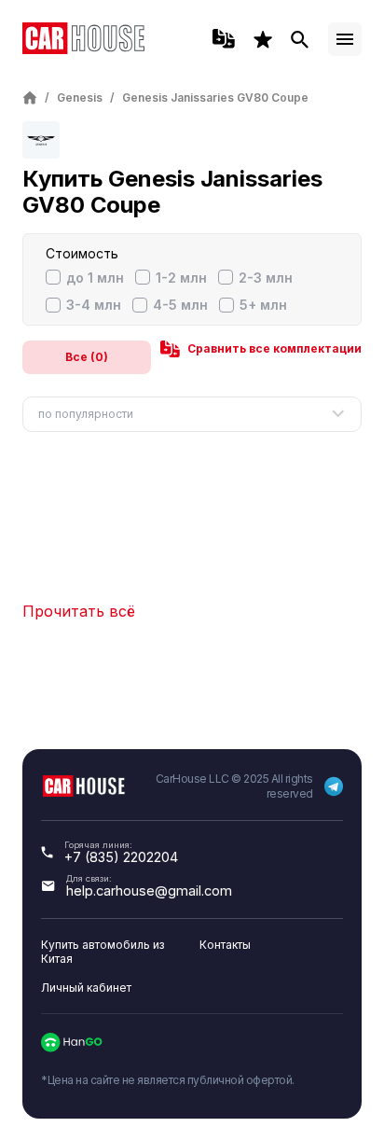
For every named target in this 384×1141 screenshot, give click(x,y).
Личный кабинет (86, 988)
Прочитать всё (78, 611)
